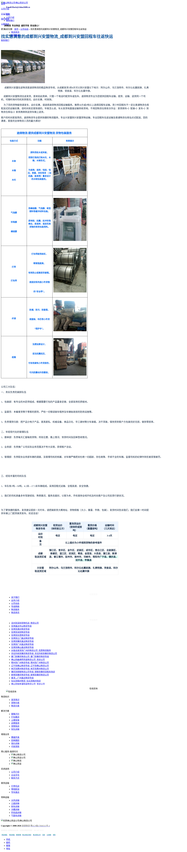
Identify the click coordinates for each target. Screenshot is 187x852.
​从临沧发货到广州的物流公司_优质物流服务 (31, 650)
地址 (8, 849)
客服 (8, 846)
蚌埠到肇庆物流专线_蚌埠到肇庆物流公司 (30, 675)
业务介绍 (15, 600)
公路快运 (5, 24)
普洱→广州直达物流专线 (22, 678)
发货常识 (15, 35)
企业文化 (5, 14)
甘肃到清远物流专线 (20, 629)
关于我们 (15, 597)
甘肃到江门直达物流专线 (22, 638)
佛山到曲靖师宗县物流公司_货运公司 (28, 660)
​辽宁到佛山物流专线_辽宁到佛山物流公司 (30, 666)
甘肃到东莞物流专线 (20, 635)
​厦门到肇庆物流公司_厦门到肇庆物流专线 (30, 656)
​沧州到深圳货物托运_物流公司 (25, 623)
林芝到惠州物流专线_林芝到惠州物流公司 (30, 669)
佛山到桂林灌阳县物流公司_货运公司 (28, 684)
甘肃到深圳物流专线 (20, 632)
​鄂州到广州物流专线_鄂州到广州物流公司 (30, 663)
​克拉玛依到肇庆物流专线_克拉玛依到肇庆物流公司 (34, 653)
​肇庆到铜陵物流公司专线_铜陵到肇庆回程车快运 (33, 672)
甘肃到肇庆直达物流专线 (22, 641)
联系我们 (5, 40)
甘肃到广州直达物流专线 (22, 644)
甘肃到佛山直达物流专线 (22, 647)
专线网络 (15, 606)
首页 (3, 4)
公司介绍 (5, 9)
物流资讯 (15, 32)
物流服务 (15, 609)
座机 (8, 842)
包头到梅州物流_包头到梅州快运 (26, 681)
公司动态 (24, 29)
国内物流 (5, 19)
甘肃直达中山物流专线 (21, 626)
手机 (8, 839)
